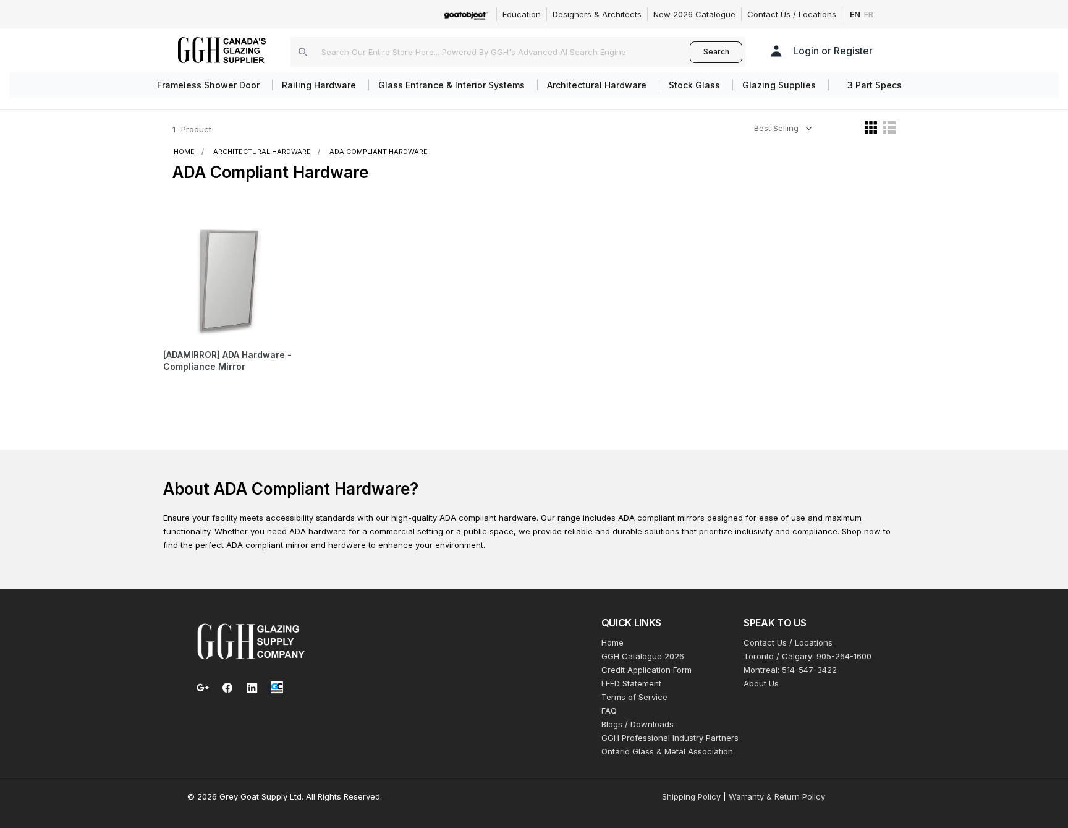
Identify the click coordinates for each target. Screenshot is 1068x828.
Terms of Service (634, 697)
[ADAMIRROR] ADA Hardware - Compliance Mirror (227, 360)
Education (521, 14)
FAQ (609, 710)
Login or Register (833, 51)
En (855, 14)
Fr (868, 14)
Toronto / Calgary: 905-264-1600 (807, 656)
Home (612, 642)
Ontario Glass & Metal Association (667, 751)
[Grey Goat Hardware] (251, 641)
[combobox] (490, 52)
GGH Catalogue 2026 (642, 656)
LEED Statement (631, 683)
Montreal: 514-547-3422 (790, 670)
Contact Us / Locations (791, 14)
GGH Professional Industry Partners (670, 738)
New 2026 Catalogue (694, 14)
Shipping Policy (691, 796)
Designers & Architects (597, 14)
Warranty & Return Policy (777, 796)
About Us (761, 683)
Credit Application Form (646, 670)
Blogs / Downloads (637, 724)
